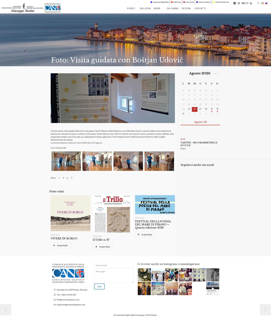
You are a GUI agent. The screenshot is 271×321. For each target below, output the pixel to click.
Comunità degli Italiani (161, 2)
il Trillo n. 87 (101, 239)
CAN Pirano (177, 2)
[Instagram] (149, 279)
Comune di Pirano (204, 2)
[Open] (144, 274)
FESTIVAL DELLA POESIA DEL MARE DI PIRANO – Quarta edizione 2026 (153, 224)
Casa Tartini (189, 2)
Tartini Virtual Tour (222, 2)
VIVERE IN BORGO (64, 238)
